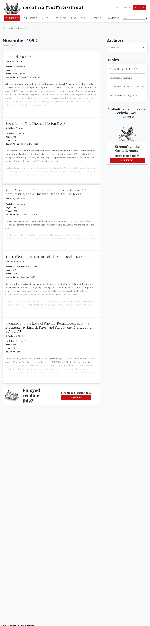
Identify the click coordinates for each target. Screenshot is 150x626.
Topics (84, 18)
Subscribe (139, 7)
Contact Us (113, 18)
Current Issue (30, 18)
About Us (97, 18)
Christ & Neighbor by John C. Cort (124, 69)
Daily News (61, 18)
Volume (5, 28)
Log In (127, 8)
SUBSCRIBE (76, 397)
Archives (46, 18)
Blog (73, 18)
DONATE (118, 8)
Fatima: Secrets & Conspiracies (123, 95)
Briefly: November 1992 (27, 28)
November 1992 (8, 46)
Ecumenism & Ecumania (121, 78)
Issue (13, 28)
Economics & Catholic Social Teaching (127, 86)
